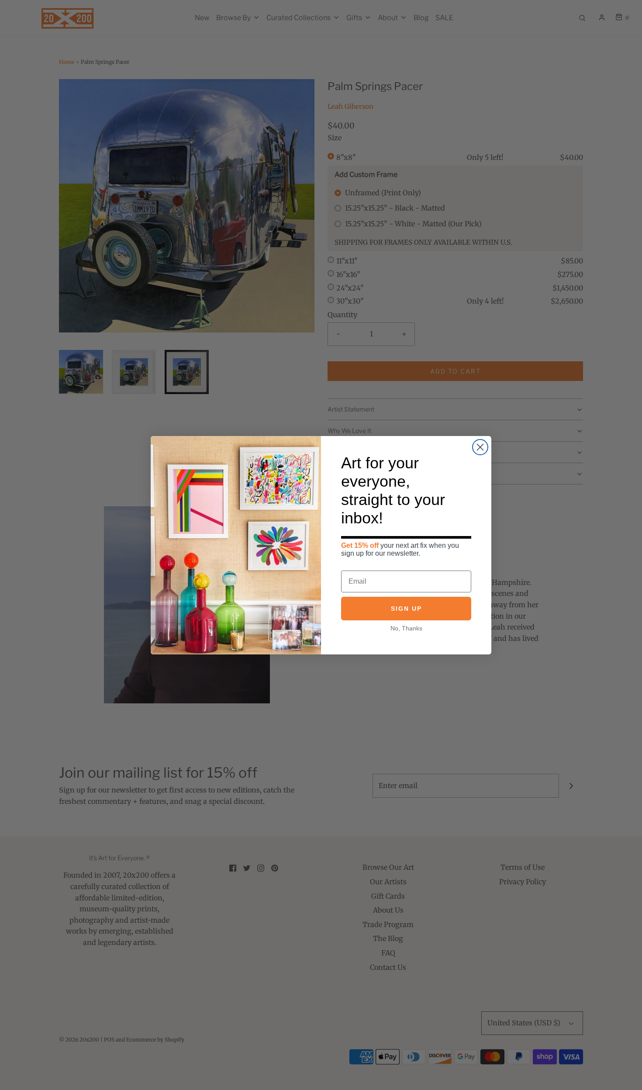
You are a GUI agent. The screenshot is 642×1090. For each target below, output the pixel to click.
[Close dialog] (480, 447)
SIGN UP (406, 608)
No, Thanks (406, 628)
